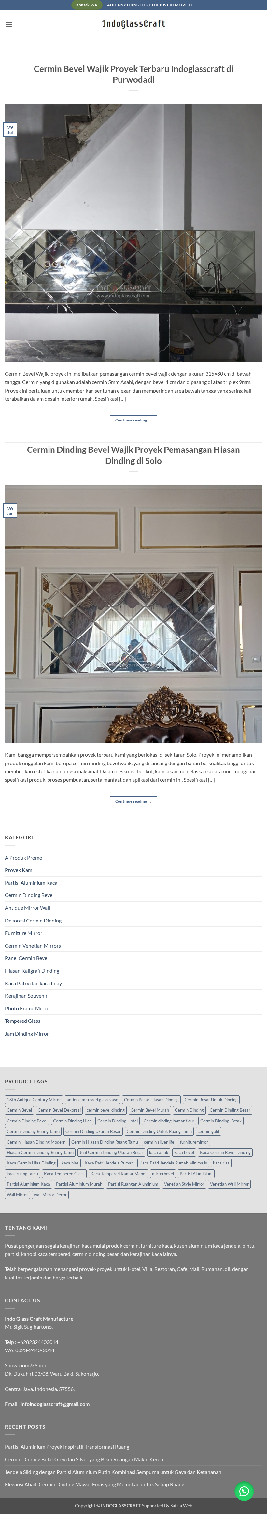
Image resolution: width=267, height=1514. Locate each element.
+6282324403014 (37, 1342)
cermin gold (208, 1131)
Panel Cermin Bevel (27, 958)
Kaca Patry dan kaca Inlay (33, 983)
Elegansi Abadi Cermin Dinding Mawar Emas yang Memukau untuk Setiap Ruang (94, 1484)
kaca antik (158, 1152)
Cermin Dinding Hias (72, 1120)
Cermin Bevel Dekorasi (59, 1110)
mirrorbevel (163, 1173)
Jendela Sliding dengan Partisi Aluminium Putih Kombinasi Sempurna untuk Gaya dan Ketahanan (113, 1472)
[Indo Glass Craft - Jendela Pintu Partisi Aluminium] (133, 24)
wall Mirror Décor (50, 1194)
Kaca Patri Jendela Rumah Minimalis (173, 1162)
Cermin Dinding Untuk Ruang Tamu (159, 1131)
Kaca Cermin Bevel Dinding (225, 1152)
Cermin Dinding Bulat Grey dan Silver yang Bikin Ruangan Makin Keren (84, 1459)
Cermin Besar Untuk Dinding (211, 1099)
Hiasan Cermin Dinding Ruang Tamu (40, 1152)
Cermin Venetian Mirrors (33, 945)
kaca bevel (184, 1152)
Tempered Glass (22, 1021)
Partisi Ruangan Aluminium (133, 1184)
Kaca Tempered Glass (64, 1173)
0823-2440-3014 (34, 1350)
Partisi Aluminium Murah (79, 1184)
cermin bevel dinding (106, 1110)
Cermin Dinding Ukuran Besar (93, 1131)
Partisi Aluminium (196, 1173)
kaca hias (70, 1162)
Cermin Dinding (189, 1110)
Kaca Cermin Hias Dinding (31, 1162)
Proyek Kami (19, 870)
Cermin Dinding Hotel (117, 1120)
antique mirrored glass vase (92, 1099)
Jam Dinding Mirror (27, 1033)
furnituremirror (194, 1142)
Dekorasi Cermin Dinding (33, 920)
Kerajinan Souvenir (26, 996)
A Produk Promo (23, 857)
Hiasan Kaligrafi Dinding (32, 970)
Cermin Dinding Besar (230, 1110)
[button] (9, 24)
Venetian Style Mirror (184, 1184)
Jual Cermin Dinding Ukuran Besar (111, 1152)
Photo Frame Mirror (27, 1008)
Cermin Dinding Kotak (221, 1120)
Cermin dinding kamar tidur (169, 1120)
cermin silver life (159, 1142)
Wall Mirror (17, 1194)
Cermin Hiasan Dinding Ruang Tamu (104, 1142)
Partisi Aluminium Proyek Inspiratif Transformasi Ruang (67, 1446)
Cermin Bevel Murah (150, 1110)
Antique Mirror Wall (27, 908)
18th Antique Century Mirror (34, 1099)
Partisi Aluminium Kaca (31, 882)
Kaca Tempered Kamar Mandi (118, 1173)
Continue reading (133, 420)
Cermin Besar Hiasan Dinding (151, 1099)
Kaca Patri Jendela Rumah (109, 1162)
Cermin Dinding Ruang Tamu (33, 1131)
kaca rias (221, 1162)
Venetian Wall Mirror (229, 1184)
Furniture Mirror (23, 933)
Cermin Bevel (19, 1110)
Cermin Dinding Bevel (29, 895)
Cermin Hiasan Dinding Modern (36, 1142)
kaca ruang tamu (22, 1173)
